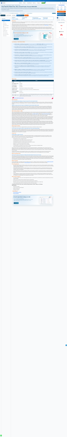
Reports (4, 5)
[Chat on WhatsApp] (1, 435)
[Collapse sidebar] (9, 18)
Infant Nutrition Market (17, 5)
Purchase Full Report (62, 11)
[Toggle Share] (66, 345)
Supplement (13, 5)
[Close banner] (43, 0)
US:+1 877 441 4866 (61, 17)
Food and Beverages (8, 5)
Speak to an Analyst (62, 15)
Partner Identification (61, 13)
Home (2, 5)
